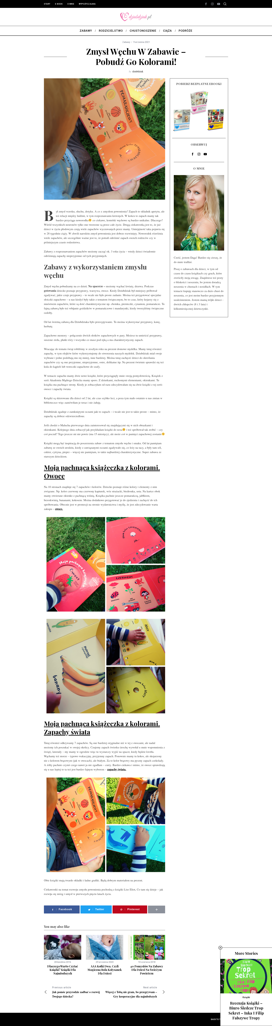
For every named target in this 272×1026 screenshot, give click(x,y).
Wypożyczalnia (87, 4)
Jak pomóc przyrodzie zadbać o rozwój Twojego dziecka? (76, 992)
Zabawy (126, 42)
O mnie (70, 4)
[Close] (220, 948)
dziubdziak (137, 71)
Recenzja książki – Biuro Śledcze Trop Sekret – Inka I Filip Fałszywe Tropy (246, 1010)
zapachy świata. (116, 769)
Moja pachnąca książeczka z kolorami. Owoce (102, 471)
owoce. (59, 509)
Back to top (217, 1019)
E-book (59, 4)
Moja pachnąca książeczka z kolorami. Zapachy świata (102, 727)
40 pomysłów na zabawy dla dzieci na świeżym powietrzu (146, 969)
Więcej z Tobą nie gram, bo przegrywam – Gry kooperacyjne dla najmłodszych (131, 992)
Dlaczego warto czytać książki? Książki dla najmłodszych (62, 969)
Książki (246, 997)
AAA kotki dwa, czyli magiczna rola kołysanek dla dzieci (105, 969)
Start (47, 4)
